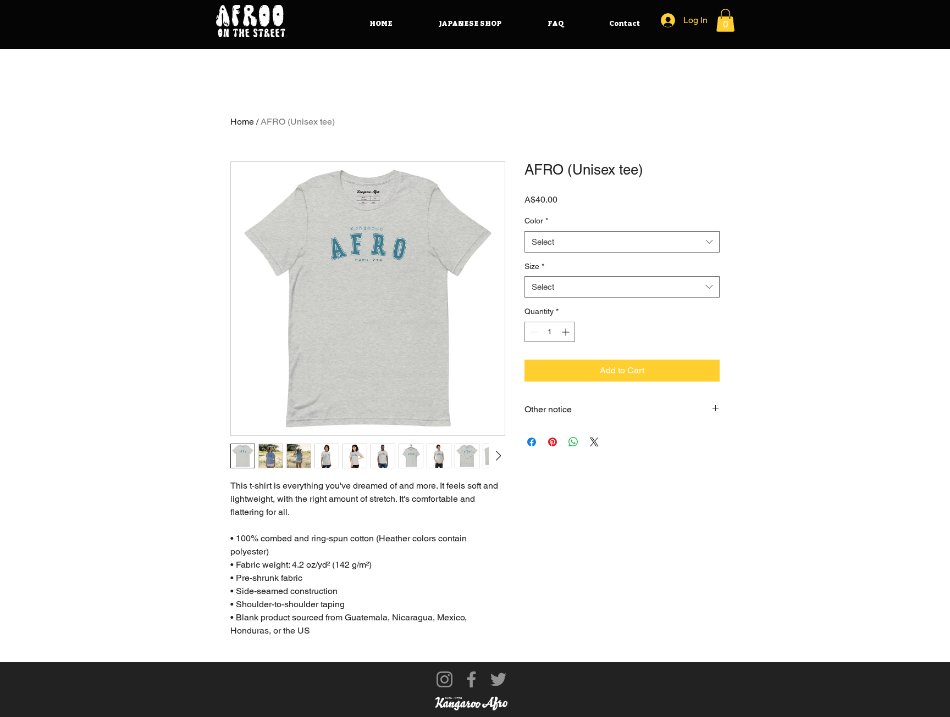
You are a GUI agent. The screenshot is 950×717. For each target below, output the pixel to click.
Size (534, 266)
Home (242, 121)
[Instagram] (444, 679)
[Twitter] (498, 679)
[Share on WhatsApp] (573, 442)
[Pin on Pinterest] (552, 442)
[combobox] (622, 242)
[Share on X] (594, 442)
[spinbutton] (550, 331)
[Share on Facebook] (531, 442)
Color (536, 220)
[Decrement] (533, 331)
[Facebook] (471, 679)
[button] (725, 20)
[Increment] (566, 331)
